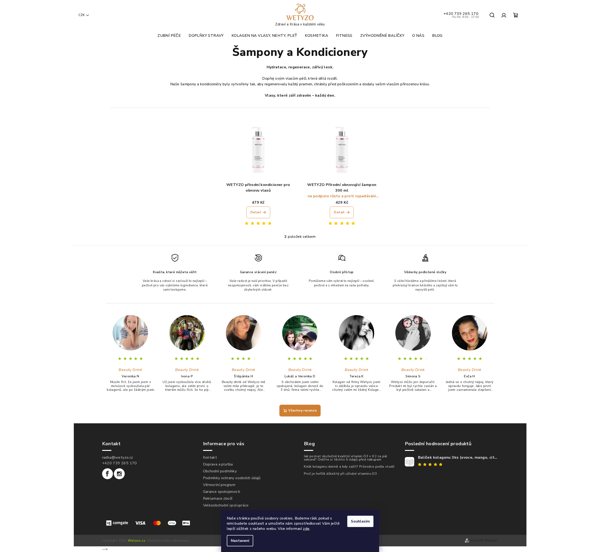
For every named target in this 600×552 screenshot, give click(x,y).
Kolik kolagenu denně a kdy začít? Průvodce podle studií (349, 466)
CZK (82, 15)
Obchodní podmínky (220, 471)
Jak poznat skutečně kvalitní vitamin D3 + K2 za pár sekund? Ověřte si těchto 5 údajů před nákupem (346, 458)
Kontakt (210, 457)
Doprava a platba (218, 464)
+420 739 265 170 (461, 15)
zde (306, 528)
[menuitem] (169, 35)
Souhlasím (360, 521)
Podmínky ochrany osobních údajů (232, 478)
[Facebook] (107, 473)
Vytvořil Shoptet (484, 540)
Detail (255, 212)
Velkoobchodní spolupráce (226, 505)
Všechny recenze (302, 410)
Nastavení (240, 540)
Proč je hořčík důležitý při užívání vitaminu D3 (340, 473)
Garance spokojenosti (221, 491)
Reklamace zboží (217, 498)
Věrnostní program (219, 484)
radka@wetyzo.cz (117, 457)
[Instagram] (119, 473)
